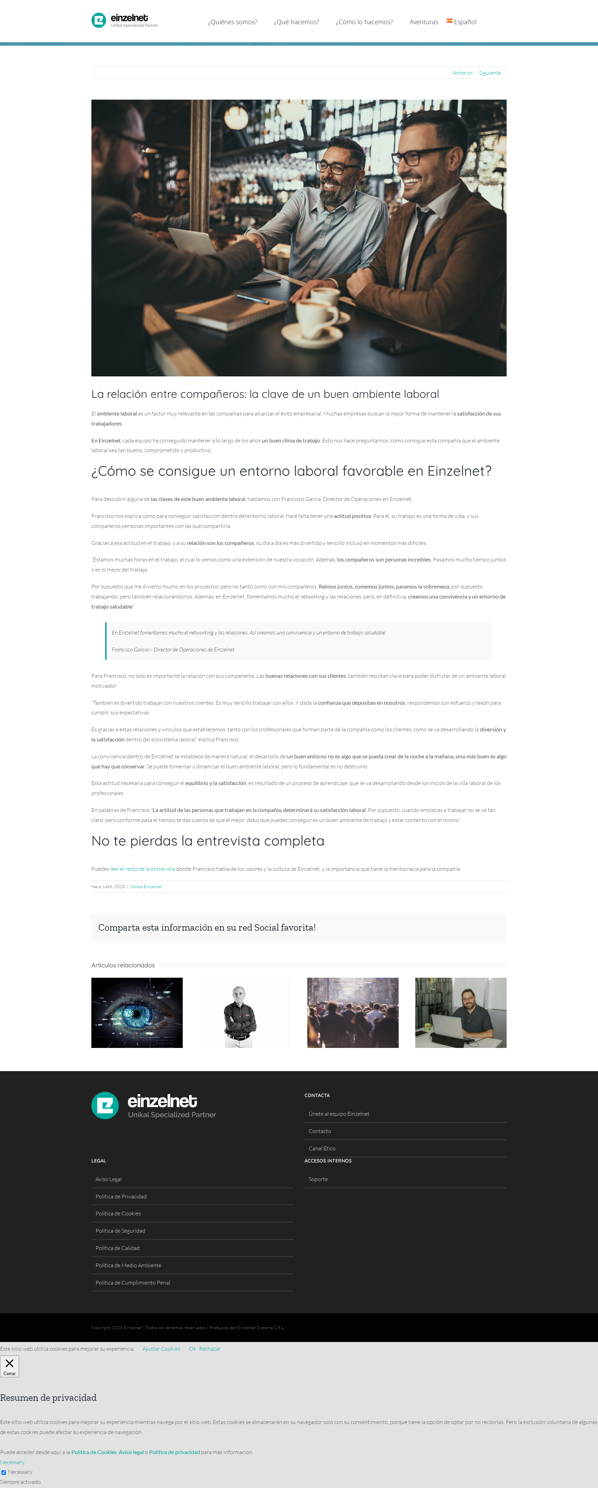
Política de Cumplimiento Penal (133, 1282)
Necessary (20, 1471)
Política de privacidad (174, 1452)
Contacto (320, 1131)
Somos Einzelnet (146, 886)
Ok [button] (192, 1348)
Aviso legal (131, 1452)
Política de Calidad (118, 1247)
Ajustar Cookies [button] (161, 1348)
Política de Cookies (118, 1213)
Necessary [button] (12, 1462)
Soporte (318, 1179)
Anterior (463, 72)
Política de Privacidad (121, 1196)
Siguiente (490, 72)
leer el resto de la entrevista (142, 868)
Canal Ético (322, 1148)
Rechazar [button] (210, 1348)
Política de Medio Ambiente (128, 1265)
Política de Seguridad (120, 1230)
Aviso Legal (109, 1179)
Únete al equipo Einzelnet (339, 1113)
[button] (495, 21)
